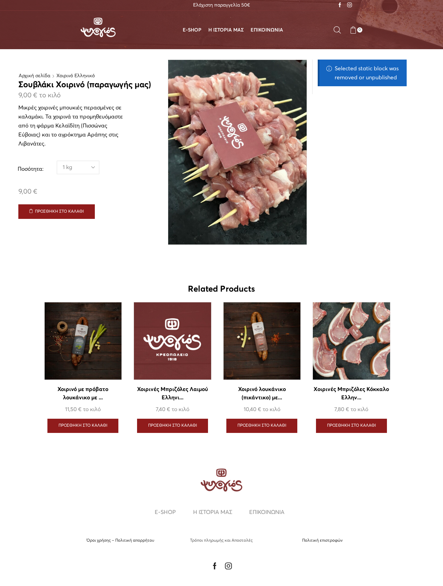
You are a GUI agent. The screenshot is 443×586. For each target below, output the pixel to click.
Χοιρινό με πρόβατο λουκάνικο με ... (82, 393)
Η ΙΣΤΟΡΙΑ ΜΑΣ (226, 30)
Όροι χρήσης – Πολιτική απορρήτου (120, 541)
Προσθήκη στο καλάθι (172, 426)
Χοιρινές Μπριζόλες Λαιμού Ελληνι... (172, 393)
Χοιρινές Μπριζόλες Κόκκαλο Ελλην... (351, 393)
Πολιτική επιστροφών (322, 541)
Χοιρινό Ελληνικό (75, 75)
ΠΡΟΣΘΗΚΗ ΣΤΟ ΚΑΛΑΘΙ (59, 212)
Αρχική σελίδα (34, 75)
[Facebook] (339, 5)
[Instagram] (349, 5)
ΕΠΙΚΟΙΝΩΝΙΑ (267, 30)
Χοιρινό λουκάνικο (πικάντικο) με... (262, 393)
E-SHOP (192, 30)
